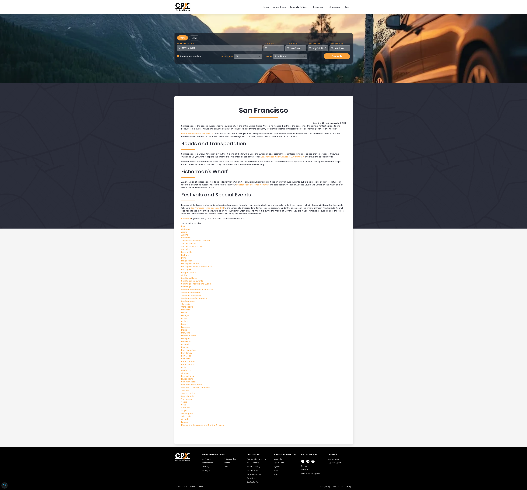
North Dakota (187, 364)
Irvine (183, 258)
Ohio (183, 367)
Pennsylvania (187, 376)
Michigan (185, 338)
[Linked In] (307, 461)
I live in (268, 56)
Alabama (185, 229)
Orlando (227, 463)
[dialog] (4, 485)
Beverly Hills (186, 252)
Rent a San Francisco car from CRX (198, 133)
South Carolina (188, 393)
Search (337, 56)
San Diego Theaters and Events (196, 283)
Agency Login (333, 459)
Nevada (185, 347)
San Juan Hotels (189, 381)
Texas (184, 402)
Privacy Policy (324, 486)
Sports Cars (279, 463)
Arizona (184, 234)
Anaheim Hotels (188, 243)
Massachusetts (188, 335)
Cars (182, 37)
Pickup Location (185, 43)
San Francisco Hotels (191, 295)
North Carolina (188, 361)
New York (185, 358)
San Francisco (188, 301)
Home (266, 7)
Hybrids (277, 466)
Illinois (184, 318)
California (185, 237)
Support (304, 466)
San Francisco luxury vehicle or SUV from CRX (282, 156)
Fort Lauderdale (230, 459)
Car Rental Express (195, 486)
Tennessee (186, 399)
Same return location (190, 56)
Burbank (185, 255)
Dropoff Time (336, 44)
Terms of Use (337, 486)
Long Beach (186, 260)
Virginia (184, 410)
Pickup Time (291, 44)
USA (183, 226)
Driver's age (227, 56)
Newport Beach (188, 272)
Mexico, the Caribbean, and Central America (202, 425)
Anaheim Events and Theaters (195, 240)
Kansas (184, 324)
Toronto (227, 466)
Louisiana (185, 327)
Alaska (184, 232)
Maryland (185, 332)
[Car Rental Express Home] (182, 7)
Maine (184, 330)
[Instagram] (313, 461)
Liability (348, 486)
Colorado (185, 304)
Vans (194, 37)
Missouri (185, 344)
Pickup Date (270, 44)
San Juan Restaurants (191, 384)
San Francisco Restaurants (194, 298)
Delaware (185, 309)
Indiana (184, 321)
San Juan (185, 390)
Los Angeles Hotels (190, 263)
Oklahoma (186, 370)
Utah (183, 404)
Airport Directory (253, 466)
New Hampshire (188, 350)
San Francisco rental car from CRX (207, 208)
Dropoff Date (314, 44)
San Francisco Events (191, 292)
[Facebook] (302, 461)
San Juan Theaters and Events (195, 387)
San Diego (186, 286)
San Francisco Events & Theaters (197, 289)
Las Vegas (206, 470)
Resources (318, 7)
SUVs (276, 470)
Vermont (185, 407)
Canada (185, 419)
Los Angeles (186, 269)
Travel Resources (254, 474)
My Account (334, 7)
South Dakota (187, 396)
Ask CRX (304, 470)
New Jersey (186, 353)
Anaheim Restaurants (191, 246)
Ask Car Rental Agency (310, 473)
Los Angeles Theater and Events (196, 266)
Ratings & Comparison (256, 459)
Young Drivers (279, 7)
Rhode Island (187, 379)
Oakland (185, 275)
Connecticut (187, 306)
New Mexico (187, 355)
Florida (184, 312)
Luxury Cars (279, 459)
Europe (184, 422)
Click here (186, 218)
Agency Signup (334, 463)
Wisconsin (186, 416)
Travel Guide (252, 478)
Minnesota (186, 341)
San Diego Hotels (189, 278)
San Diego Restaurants (192, 281)
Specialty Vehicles (299, 7)
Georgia (185, 315)
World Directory (253, 463)
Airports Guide (253, 470)
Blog (347, 7)
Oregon (185, 373)
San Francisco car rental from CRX (252, 184)
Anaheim (185, 249)
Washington (187, 413)
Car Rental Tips (253, 482)
